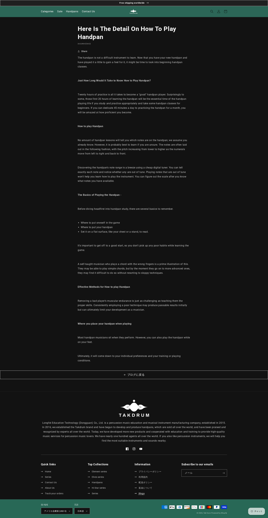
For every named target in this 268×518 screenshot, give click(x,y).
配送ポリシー (145, 482)
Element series (99, 471)
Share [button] (84, 51)
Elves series (97, 477)
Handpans (97, 482)
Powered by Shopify (219, 513)
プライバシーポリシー (149, 471)
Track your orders (54, 493)
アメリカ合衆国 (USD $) (55, 511)
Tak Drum (207, 513)
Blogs (141, 493)
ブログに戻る (136, 374)
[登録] (223, 473)
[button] (211, 11)
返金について (145, 488)
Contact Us (51, 482)
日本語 (81, 511)
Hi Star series (98, 488)
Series (48, 477)
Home (48, 471)
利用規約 (143, 477)
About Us (50, 488)
